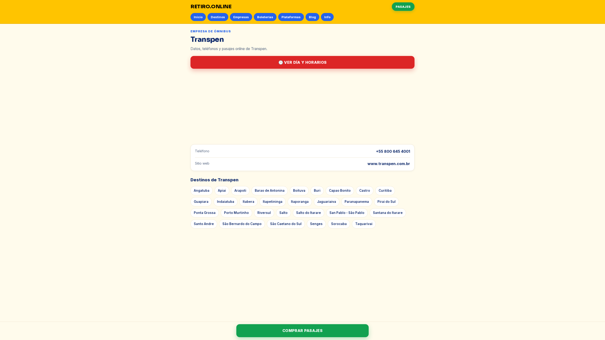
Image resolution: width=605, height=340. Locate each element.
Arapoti (240, 190)
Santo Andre (204, 224)
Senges (316, 224)
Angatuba (201, 190)
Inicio (198, 17)
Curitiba (385, 190)
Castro (364, 190)
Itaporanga (300, 202)
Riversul (264, 213)
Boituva (299, 190)
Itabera (248, 202)
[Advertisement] (302, 106)
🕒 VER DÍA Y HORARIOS (302, 62)
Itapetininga (272, 202)
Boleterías (265, 17)
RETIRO (211, 7)
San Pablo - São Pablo (346, 213)
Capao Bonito (340, 190)
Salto (283, 213)
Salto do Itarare (308, 213)
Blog (312, 17)
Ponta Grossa (205, 213)
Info (327, 17)
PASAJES (403, 6)
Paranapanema (357, 202)
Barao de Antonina (270, 190)
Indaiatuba (225, 202)
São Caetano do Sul (286, 224)
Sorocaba (339, 224)
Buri (317, 190)
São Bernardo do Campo (242, 224)
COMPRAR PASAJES (302, 330)
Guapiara (201, 202)
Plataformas (291, 17)
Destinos (218, 17)
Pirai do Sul (386, 202)
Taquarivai (363, 224)
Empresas (241, 17)
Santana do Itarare (388, 213)
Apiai (222, 190)
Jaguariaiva (326, 202)
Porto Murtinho (236, 213)
